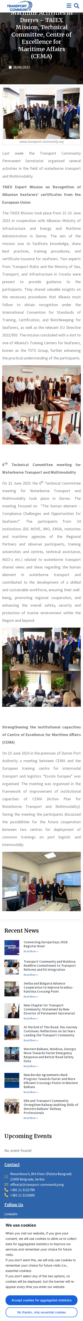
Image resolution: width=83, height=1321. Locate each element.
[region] (41, 1270)
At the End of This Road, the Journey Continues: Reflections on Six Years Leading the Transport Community (50, 1031)
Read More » (31, 951)
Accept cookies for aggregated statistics (42, 1300)
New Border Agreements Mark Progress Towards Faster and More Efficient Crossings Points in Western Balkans (51, 1081)
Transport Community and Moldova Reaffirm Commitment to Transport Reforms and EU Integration (50, 965)
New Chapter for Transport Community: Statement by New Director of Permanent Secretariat (49, 1009)
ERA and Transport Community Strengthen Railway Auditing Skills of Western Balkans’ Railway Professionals (51, 1107)
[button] (76, 5)
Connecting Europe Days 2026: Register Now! (46, 944)
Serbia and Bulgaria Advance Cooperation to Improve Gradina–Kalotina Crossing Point (48, 987)
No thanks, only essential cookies (41, 1312)
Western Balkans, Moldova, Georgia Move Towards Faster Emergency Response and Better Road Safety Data (50, 1055)
